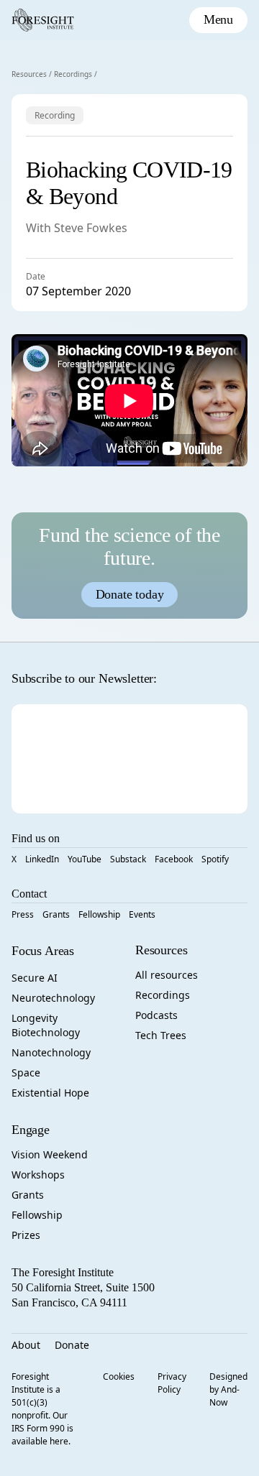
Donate (72, 1345)
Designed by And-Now (228, 1389)
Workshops (38, 1174)
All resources (166, 975)
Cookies (119, 1376)
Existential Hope (50, 1092)
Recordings (73, 74)
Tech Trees (160, 1035)
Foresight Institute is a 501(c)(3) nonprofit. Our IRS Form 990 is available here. (42, 1408)
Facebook (174, 859)
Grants (56, 914)
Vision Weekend (50, 1154)
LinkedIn (42, 859)
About (26, 1345)
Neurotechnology (53, 998)
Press (23, 914)
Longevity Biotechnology (46, 1025)
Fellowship (99, 914)
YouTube (84, 859)
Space (26, 1072)
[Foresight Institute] (43, 20)
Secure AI (35, 977)
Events (142, 914)
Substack (128, 859)
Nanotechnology (51, 1052)
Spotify (215, 859)
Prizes (26, 1235)
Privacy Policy (172, 1383)
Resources (29, 74)
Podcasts (156, 1015)
